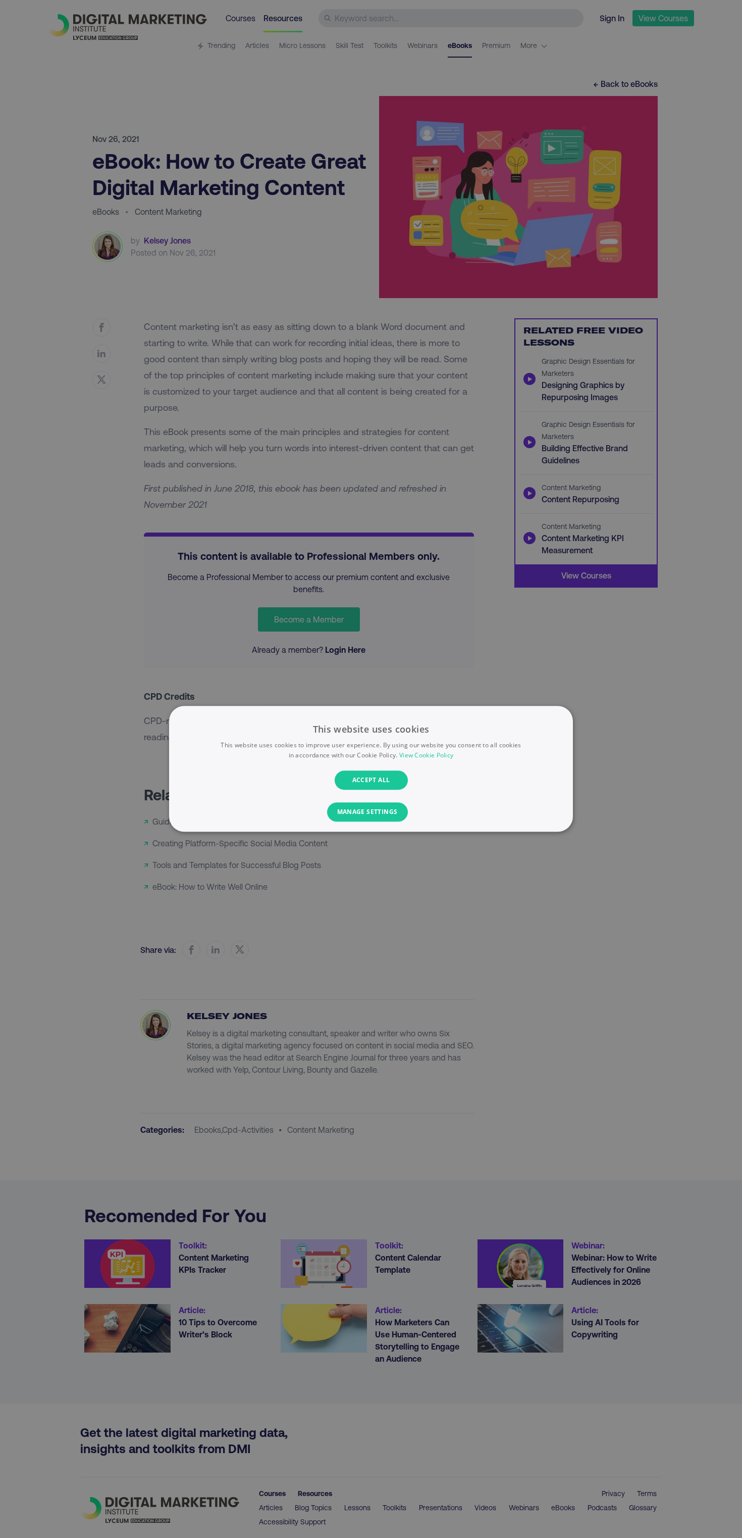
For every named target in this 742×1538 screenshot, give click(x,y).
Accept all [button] (371, 780)
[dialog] (371, 769)
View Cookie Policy (426, 755)
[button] (371, 812)
